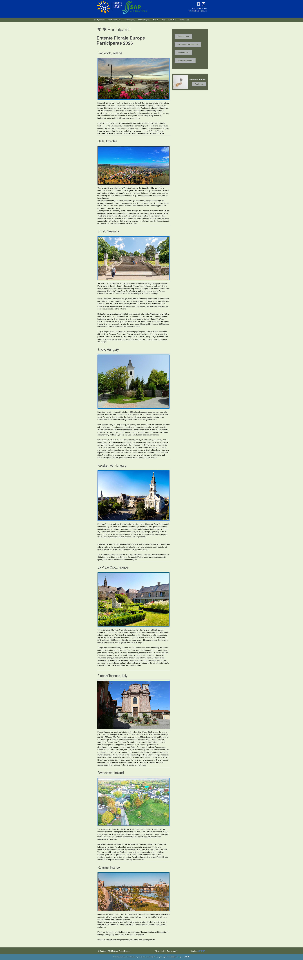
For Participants (130, 20)
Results (155, 20)
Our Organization (99, 20)
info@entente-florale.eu (198, 11)
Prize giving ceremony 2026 (188, 44)
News (163, 20)
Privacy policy (160, 951)
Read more (199, 84)
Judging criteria (183, 52)
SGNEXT (201, 951)
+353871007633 (200, 8)
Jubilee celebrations (185, 60)
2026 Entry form (183, 36)
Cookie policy (172, 951)
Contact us (172, 20)
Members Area (184, 20)
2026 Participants (144, 20)
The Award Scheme (114, 20)
